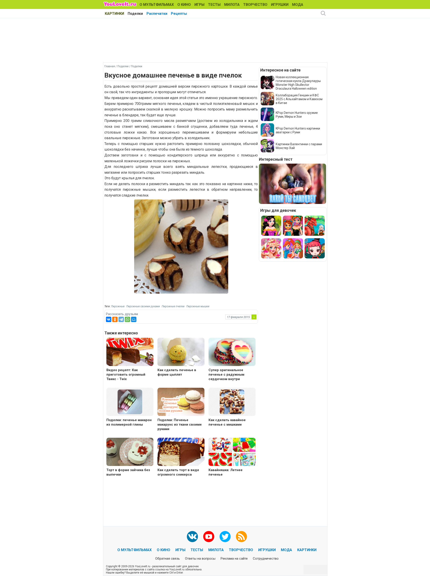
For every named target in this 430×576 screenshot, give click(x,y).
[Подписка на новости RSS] (241, 536)
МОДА (297, 4)
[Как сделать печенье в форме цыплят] (180, 352)
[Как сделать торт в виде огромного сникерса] (180, 452)
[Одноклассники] (115, 319)
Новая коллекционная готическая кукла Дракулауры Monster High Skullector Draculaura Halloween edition (298, 82)
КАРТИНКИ (114, 13)
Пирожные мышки (197, 306)
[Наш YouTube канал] (208, 536)
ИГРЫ (199, 4)
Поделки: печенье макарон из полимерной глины (129, 422)
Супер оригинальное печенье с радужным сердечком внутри (226, 374)
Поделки (135, 13)
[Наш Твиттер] (225, 536)
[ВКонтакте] (108, 319)
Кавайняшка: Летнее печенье (226, 472)
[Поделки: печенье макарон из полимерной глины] (129, 401)
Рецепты (179, 13)
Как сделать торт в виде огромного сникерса (178, 472)
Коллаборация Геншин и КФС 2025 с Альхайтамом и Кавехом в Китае (299, 99)
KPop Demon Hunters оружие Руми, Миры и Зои (297, 114)
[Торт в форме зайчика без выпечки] (129, 452)
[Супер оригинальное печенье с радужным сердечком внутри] (232, 352)
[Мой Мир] (133, 319)
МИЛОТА (232, 4)
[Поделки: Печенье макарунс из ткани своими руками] (180, 402)
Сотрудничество (266, 559)
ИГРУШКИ (279, 4)
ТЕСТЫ (214, 4)
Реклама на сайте (234, 559)
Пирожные (118, 306)
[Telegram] (121, 319)
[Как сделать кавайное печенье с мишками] (232, 401)
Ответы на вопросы (200, 559)
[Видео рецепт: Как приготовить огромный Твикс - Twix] (129, 352)
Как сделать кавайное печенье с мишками (227, 422)
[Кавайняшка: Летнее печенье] (232, 452)
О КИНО (184, 4)
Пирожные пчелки (173, 306)
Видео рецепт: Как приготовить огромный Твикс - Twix (125, 374)
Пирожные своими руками (143, 306)
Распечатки (156, 13)
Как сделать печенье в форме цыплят (176, 372)
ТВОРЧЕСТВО (255, 4)
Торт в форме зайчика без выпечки (128, 472)
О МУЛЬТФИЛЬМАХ (157, 4)
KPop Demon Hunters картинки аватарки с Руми (298, 130)
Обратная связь (167, 559)
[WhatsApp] (127, 319)
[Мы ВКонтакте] (192, 536)
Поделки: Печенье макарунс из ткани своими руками (179, 424)
